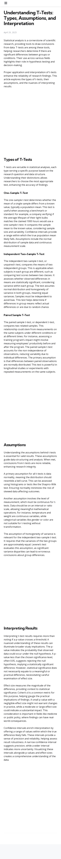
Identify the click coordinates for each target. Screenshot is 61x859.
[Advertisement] (30, 122)
